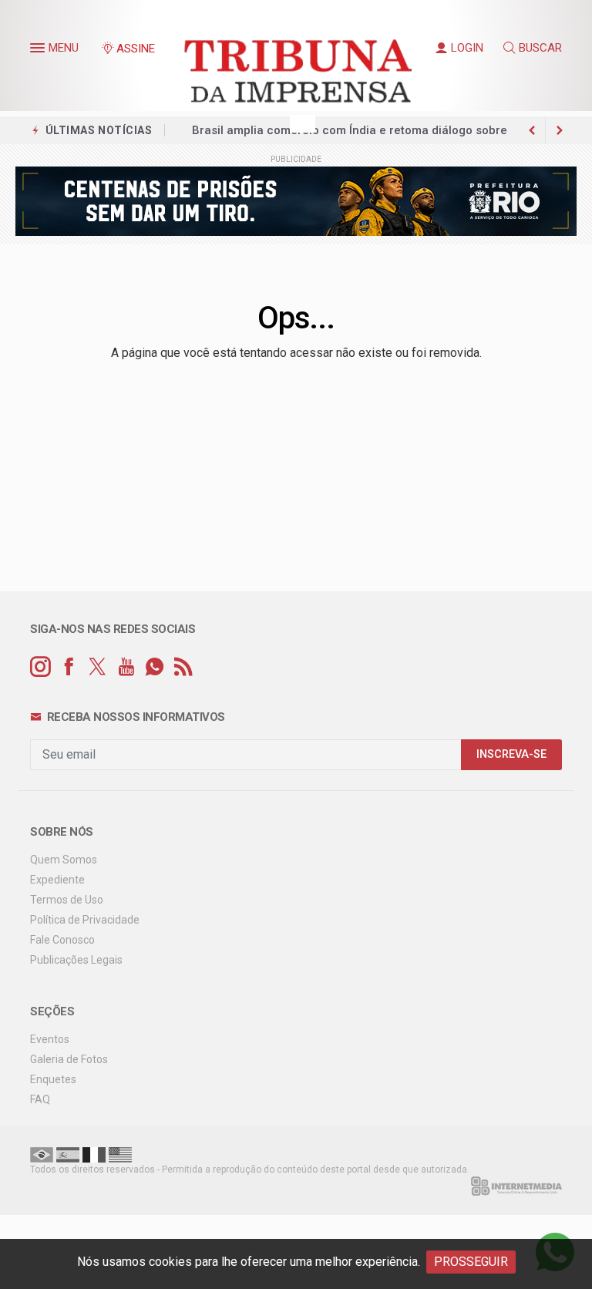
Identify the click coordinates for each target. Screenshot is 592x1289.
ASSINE (135, 49)
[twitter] (97, 667)
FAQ (40, 1099)
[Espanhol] (67, 1154)
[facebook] (69, 667)
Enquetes (53, 1079)
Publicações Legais (76, 960)
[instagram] (40, 667)
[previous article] (560, 130)
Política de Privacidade (85, 920)
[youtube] (126, 667)
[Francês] (94, 1154)
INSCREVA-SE (511, 754)
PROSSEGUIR (471, 1261)
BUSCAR (540, 48)
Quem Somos (63, 859)
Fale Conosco (62, 940)
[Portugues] (41, 1154)
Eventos (49, 1039)
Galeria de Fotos (69, 1059)
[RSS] (183, 667)
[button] (39, 51)
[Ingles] (120, 1154)
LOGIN (467, 48)
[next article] (532, 130)
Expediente (57, 879)
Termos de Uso (66, 900)
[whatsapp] (154, 667)
